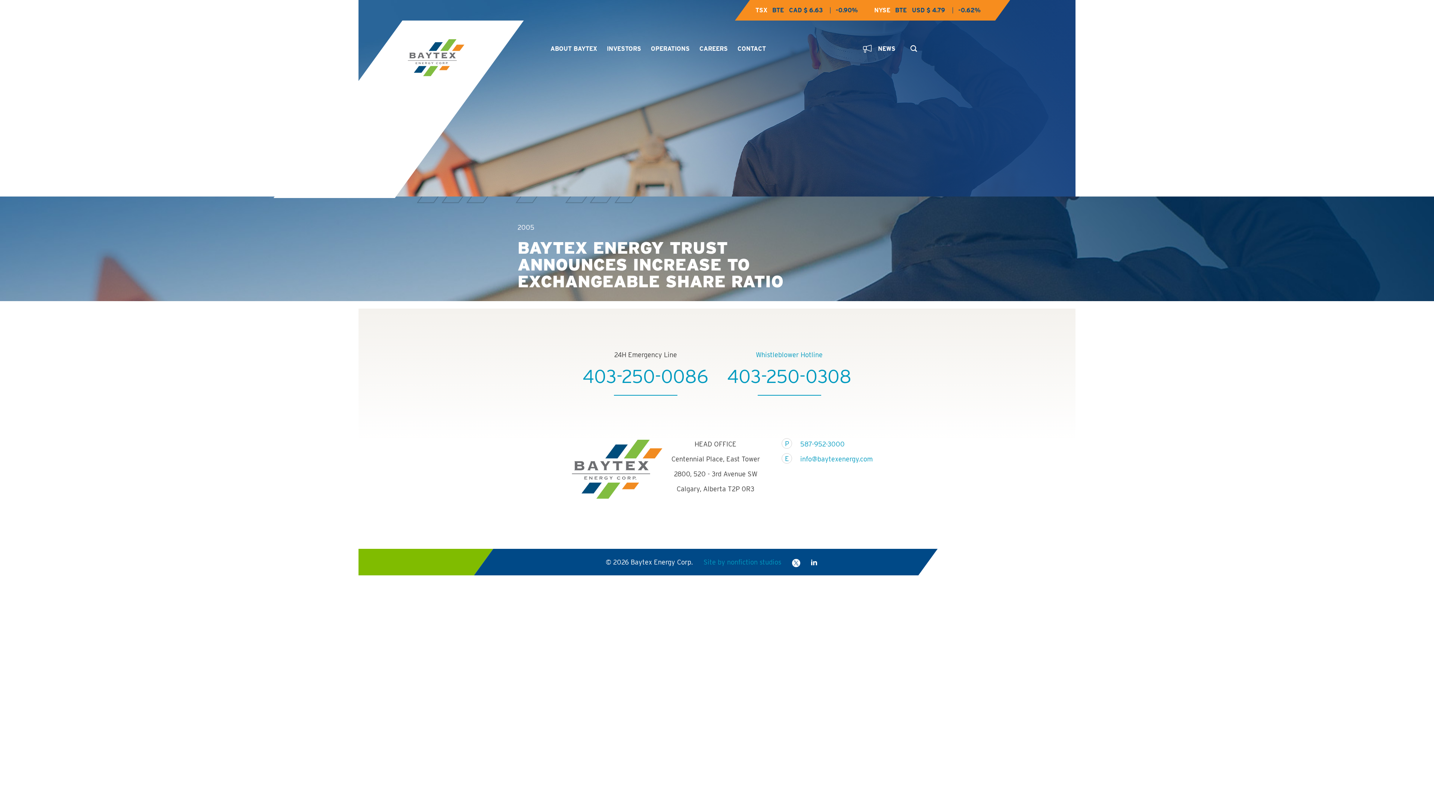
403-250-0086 (645, 376)
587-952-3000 (822, 444)
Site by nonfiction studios (742, 562)
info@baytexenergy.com (831, 459)
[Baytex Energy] (473, 57)
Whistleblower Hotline (789, 355)
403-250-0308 (789, 376)
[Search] (912, 46)
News (887, 48)
